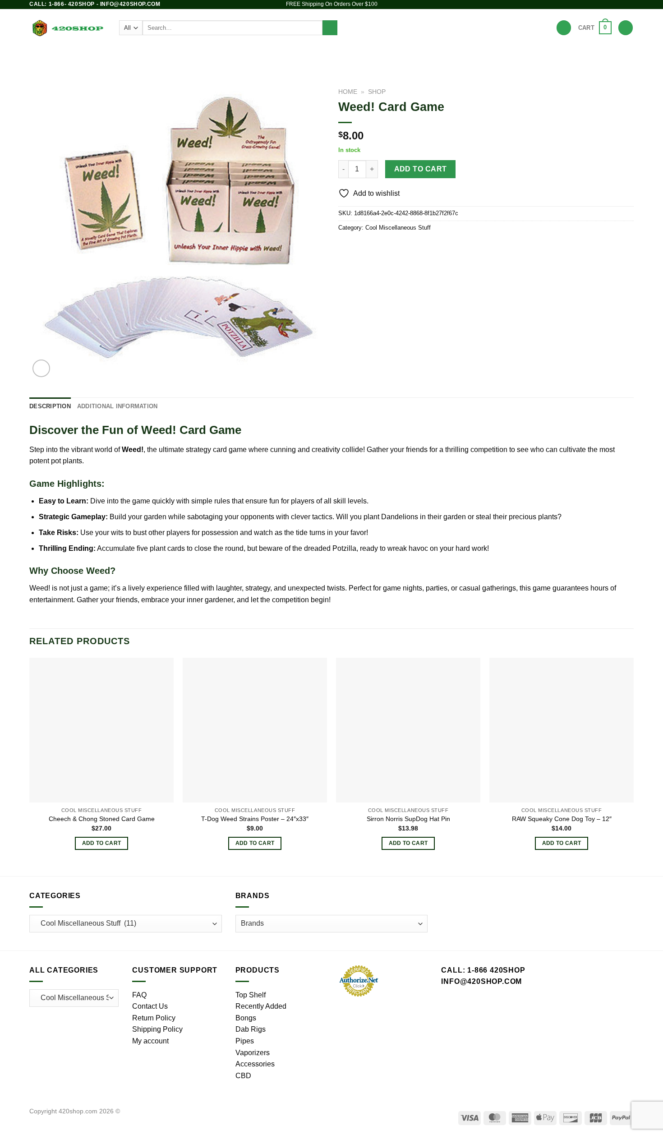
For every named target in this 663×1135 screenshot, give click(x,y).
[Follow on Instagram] (603, 4)
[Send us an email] (620, 4)
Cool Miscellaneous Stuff (398, 227)
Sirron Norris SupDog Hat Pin (408, 818)
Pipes (246, 56)
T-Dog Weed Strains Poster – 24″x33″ (254, 818)
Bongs (210, 56)
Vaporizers (335, 56)
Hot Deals (481, 56)
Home (347, 91)
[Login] (625, 27)
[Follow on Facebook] (595, 4)
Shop (377, 91)
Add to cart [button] (101, 843)
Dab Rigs (285, 56)
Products (174, 56)
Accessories (393, 56)
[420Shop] (67, 28)
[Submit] (329, 28)
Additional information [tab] (117, 406)
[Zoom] (41, 368)
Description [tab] (50, 406)
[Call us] (629, 4)
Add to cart (420, 169)
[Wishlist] (564, 27)
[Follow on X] (612, 4)
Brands (443, 56)
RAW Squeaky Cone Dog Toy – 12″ (562, 818)
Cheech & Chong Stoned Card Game (102, 818)
